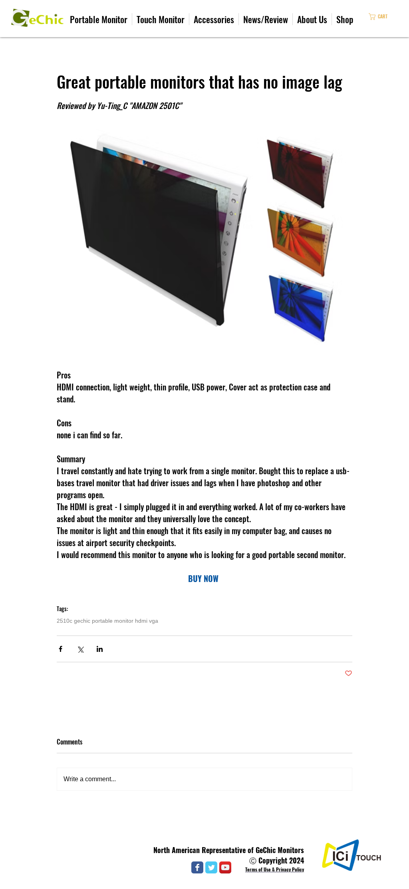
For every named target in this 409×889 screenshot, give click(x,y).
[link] (385, 16)
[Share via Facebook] (60, 649)
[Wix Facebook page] (197, 867)
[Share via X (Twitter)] (80, 649)
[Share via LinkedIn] (99, 649)
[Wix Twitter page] (211, 867)
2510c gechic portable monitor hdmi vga (107, 621)
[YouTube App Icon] (225, 867)
